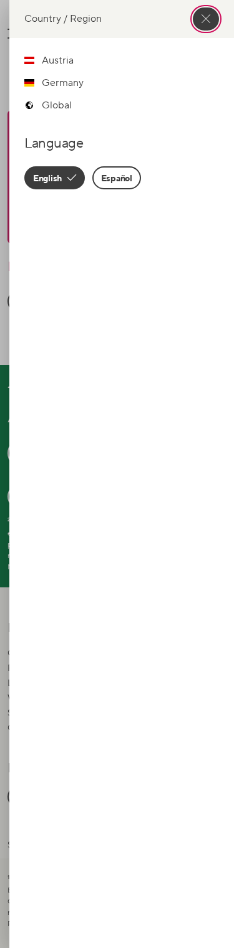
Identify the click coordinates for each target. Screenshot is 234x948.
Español (116, 178)
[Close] (206, 19)
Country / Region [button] (63, 18)
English (48, 178)
